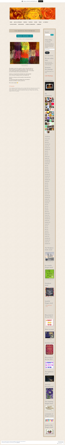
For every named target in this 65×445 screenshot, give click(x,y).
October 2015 (47, 177)
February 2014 (47, 213)
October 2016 (47, 163)
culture (10, 88)
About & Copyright (18, 22)
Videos (40, 22)
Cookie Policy (18, 442)
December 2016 (47, 160)
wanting (10, 90)
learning (10, 89)
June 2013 (46, 227)
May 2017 (46, 154)
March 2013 (47, 232)
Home (11, 22)
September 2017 (47, 149)
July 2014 (46, 204)
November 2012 (47, 240)
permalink (17, 90)
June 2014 (46, 206)
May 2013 (46, 229)
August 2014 (47, 202)
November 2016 (47, 161)
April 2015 (46, 188)
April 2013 (46, 231)
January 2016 (47, 172)
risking (26, 89)
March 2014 (47, 211)
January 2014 (47, 215)
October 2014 (47, 199)
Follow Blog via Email (48, 41)
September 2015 (47, 179)
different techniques (14, 88)
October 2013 (47, 220)
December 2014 (47, 195)
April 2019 (46, 140)
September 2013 (47, 222)
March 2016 (47, 170)
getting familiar (24, 88)
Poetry (35, 22)
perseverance (19, 89)
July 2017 (46, 151)
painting (13, 89)
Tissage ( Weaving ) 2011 (24, 36)
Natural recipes (13, 24)
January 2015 (47, 193)
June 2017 (46, 153)
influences (32, 88)
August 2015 (47, 181)
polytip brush (23, 89)
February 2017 (47, 156)
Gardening (39, 24)
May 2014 (46, 208)
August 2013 (47, 224)
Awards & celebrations (30, 24)
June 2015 (46, 184)
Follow (47, 52)
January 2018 (47, 145)
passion (16, 89)
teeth (33, 89)
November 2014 (47, 197)
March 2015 (47, 190)
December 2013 (47, 216)
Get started (40, 1)
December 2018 (47, 144)
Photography (21, 24)
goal (27, 88)
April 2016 (46, 169)
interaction (36, 88)
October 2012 (47, 241)
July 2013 (46, 225)
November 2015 (47, 176)
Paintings (31, 22)
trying (37, 89)
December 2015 (47, 174)
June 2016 (46, 167)
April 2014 (46, 209)
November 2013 (47, 218)
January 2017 (47, 158)
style (28, 89)
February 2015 (47, 192)
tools (35, 89)
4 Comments (11, 86)
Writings (25, 22)
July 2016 (46, 165)
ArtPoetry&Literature (32, 10)
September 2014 (47, 200)
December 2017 (47, 147)
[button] (47, 87)
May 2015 (46, 186)
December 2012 (47, 238)
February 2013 (47, 234)
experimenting (20, 88)
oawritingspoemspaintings (29, 38)
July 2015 (46, 183)
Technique (31, 89)
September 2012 (47, 243)
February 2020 (47, 138)
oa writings (45, 22)
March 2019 (47, 142)
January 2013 (47, 236)
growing (29, 88)
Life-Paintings (49, 76)
